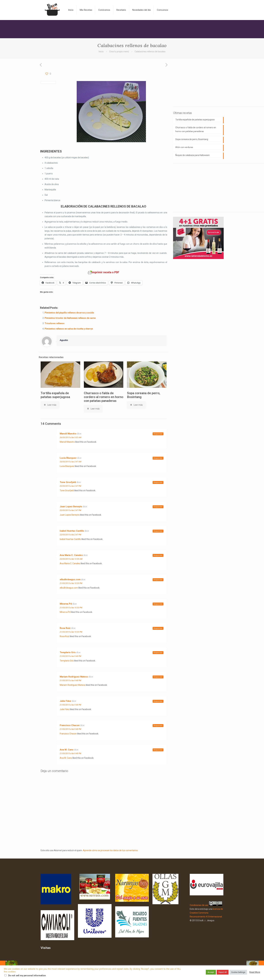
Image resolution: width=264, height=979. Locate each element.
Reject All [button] (222, 972)
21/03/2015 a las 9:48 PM (70, 656)
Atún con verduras (184, 147)
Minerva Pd (66, 603)
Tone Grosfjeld (68, 482)
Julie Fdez (65, 701)
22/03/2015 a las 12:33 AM (71, 559)
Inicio (101, 51)
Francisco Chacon (70, 725)
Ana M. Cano (66, 749)
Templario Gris (68, 652)
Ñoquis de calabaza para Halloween (192, 155)
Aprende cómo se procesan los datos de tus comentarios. (110, 850)
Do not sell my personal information (27, 975)
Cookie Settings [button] (238, 972)
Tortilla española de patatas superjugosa (55, 395)
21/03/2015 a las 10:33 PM (71, 583)
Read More (254, 972)
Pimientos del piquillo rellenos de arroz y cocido (69, 312)
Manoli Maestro (68, 433)
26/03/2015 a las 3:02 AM (70, 437)
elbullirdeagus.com (70, 579)
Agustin (64, 340)
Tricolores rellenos (54, 323)
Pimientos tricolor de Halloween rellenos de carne (70, 318)
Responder (158, 434)
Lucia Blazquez (68, 458)
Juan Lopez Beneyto (71, 506)
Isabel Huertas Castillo (72, 530)
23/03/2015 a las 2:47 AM (70, 462)
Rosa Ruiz (65, 628)
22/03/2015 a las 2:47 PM (70, 486)
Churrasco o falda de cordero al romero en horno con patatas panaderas (103, 397)
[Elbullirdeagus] (52, 10)
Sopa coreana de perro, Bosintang (191, 139)
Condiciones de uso (199, 905)
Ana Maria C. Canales (71, 555)
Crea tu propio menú (119, 51)
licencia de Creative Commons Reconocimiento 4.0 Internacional (206, 913)
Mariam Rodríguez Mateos (74, 676)
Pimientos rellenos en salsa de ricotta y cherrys (69, 329)
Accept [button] (211, 972)
